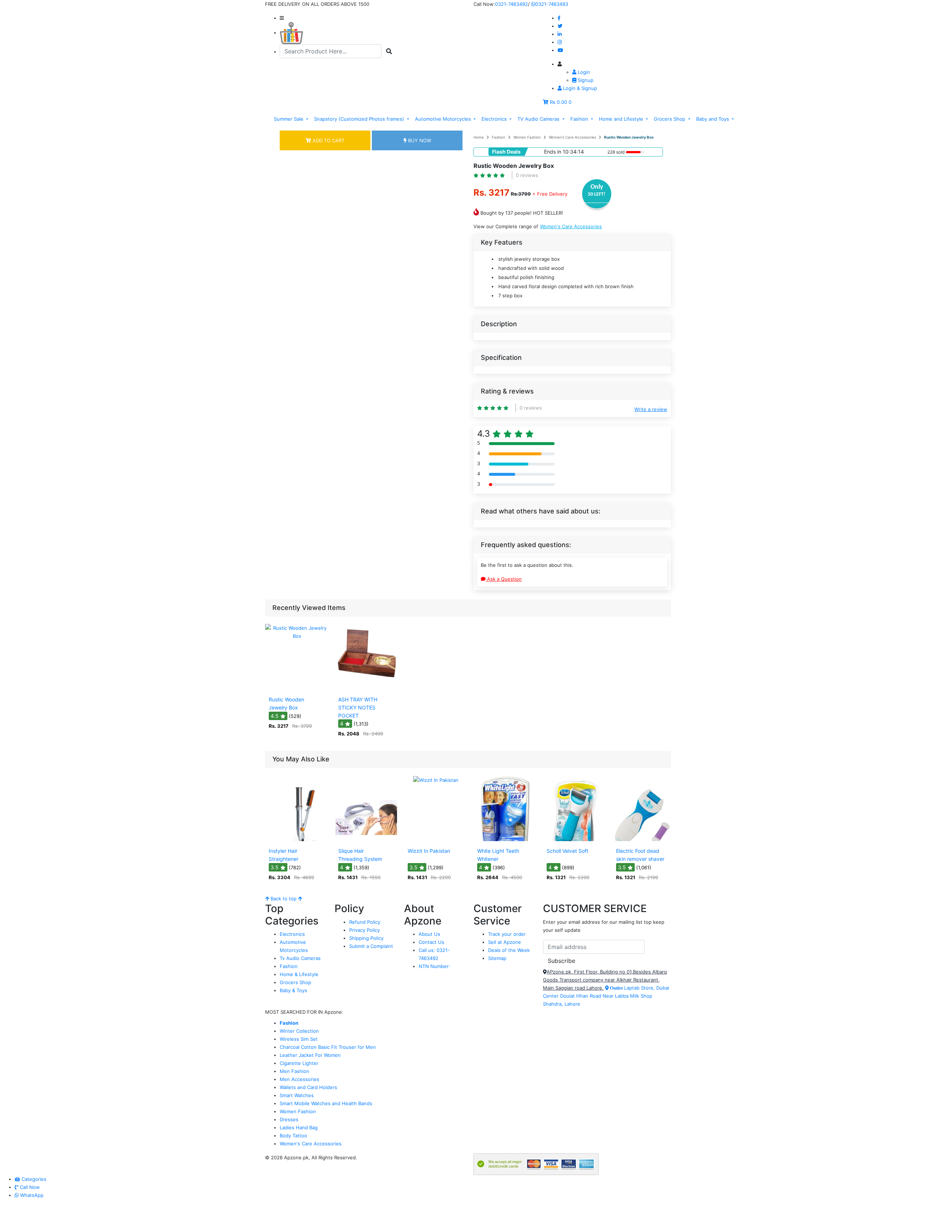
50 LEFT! (596, 194)
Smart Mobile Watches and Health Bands (326, 1103)
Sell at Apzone (504, 942)
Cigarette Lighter (299, 1063)
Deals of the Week (509, 950)
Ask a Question (504, 579)
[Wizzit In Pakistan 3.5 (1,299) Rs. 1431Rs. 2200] (436, 839)
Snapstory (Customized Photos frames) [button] (359, 119)
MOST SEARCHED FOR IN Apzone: (304, 1012)
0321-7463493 (551, 4)
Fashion (498, 137)
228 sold (615, 152)
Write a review (650, 409)
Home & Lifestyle (299, 974)
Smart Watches (297, 1095)
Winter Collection (299, 1031)
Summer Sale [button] (289, 119)
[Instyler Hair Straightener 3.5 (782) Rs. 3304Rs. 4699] (297, 839)
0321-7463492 (511, 4)
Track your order (507, 934)
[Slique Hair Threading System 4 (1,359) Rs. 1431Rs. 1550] (366, 839)
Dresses (289, 1119)
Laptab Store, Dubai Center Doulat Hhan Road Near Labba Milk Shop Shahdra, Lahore (606, 996)
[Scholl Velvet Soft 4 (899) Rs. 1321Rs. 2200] (575, 839)
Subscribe (561, 960)
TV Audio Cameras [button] (539, 119)
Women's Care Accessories (572, 137)
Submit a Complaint (371, 946)
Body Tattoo (293, 1135)
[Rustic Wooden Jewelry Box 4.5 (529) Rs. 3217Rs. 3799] (297, 688)
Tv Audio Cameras (300, 958)
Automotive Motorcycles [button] (443, 119)
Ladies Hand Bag (299, 1127)
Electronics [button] (495, 119)
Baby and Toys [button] (713, 119)
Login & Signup (579, 88)
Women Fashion (527, 137)
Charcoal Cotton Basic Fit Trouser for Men (328, 1047)
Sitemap (497, 958)
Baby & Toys (293, 990)
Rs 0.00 (558, 102)
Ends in (552, 151)
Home (478, 137)
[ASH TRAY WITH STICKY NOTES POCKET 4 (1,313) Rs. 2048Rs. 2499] (366, 688)
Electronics (292, 934)
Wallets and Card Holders (308, 1087)
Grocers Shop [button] (670, 119)
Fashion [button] (580, 119)
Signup (584, 80)
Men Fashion (294, 1071)
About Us (429, 934)
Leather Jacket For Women (310, 1055)
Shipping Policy (366, 938)
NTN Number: (434, 966)
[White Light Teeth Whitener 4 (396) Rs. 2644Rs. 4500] (505, 839)
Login (583, 72)
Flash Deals (506, 151)
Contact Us (431, 942)
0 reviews (527, 175)
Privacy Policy (364, 930)
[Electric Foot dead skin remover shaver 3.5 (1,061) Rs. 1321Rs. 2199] (644, 839)
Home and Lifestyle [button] (622, 119)
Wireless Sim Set (299, 1039)
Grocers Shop (295, 982)
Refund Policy (364, 922)
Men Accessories (299, 1079)
